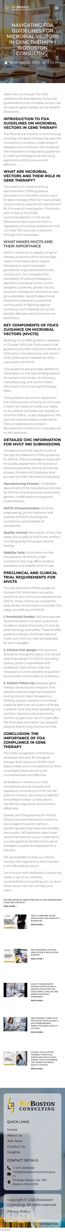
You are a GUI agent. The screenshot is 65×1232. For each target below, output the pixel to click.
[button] (57, 8)
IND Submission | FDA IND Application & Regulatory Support (44, 952)
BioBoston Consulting (45, 873)
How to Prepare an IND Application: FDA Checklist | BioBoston (45, 918)
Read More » (10, 906)
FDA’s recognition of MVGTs (29, 753)
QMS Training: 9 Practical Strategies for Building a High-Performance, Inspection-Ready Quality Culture (44, 1023)
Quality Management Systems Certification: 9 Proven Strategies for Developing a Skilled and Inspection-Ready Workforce (44, 990)
